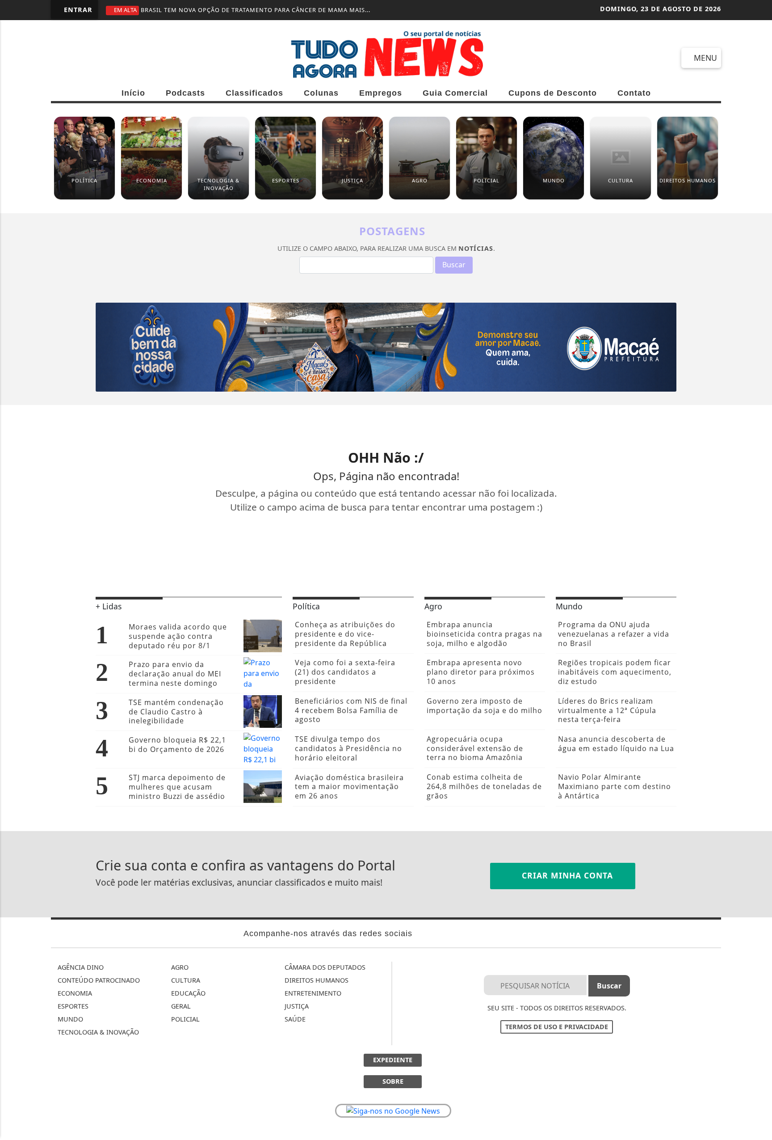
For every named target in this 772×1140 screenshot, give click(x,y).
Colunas (321, 93)
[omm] (386, 346)
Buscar (454, 265)
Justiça (296, 1006)
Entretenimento (312, 993)
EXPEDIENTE (392, 1060)
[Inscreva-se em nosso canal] (94, 57)
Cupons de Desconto (552, 93)
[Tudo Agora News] (386, 54)
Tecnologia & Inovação (97, 1032)
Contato (634, 93)
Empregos (380, 93)
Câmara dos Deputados (324, 967)
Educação (187, 993)
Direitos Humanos (315, 980)
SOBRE (392, 1081)
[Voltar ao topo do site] (759, 684)
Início (133, 93)
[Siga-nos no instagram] (126, 57)
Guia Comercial (455, 93)
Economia (74, 993)
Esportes (72, 1006)
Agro (179, 967)
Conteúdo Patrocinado (98, 980)
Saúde (294, 1019)
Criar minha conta (566, 875)
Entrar (77, 9)
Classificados (254, 93)
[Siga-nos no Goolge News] (393, 1111)
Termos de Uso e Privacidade (556, 1026)
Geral (180, 1006)
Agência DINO (80, 967)
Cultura (184, 980)
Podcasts (185, 93)
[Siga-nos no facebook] (62, 57)
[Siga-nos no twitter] (158, 57)
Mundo (69, 1019)
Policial (184, 1019)
